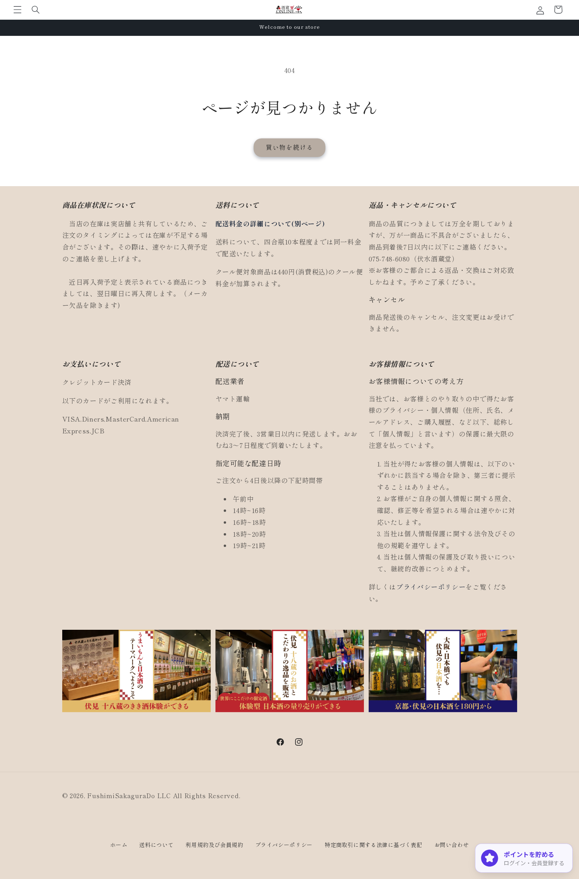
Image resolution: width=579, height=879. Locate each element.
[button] (17, 9)
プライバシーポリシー (431, 587)
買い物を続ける (289, 147)
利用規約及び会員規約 (214, 845)
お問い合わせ (451, 845)
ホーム (119, 845)
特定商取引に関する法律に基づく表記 (374, 845)
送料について (156, 845)
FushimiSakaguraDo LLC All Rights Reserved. (163, 795)
